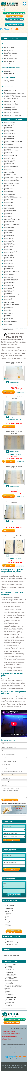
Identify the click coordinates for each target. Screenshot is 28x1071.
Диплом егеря (7, 169)
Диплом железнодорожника (11, 171)
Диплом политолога (9, 252)
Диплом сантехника (9, 266)
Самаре (7, 916)
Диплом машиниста (9, 215)
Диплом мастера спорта (10, 210)
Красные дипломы (8, 52)
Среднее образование (8, 77)
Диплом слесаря (8, 269)
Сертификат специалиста (10, 95)
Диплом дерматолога (9, 158)
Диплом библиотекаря (9, 133)
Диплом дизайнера (9, 163)
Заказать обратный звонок (16, 1019)
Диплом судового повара (10, 280)
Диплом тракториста (9, 290)
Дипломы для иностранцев (10, 53)
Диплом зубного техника (10, 174)
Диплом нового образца (11, 977)
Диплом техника (8, 284)
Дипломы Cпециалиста (9, 47)
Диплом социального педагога (12, 273)
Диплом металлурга (9, 226)
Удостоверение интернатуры (11, 98)
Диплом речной (8, 265)
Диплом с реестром (9, 61)
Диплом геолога (8, 154)
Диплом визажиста (8, 143)
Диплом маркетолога (9, 207)
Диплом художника (9, 309)
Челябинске (8, 913)
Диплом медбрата (8, 216)
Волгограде (8, 925)
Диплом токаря (8, 288)
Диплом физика (8, 299)
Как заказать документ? (11, 939)
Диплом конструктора (9, 193)
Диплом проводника (9, 257)
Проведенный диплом (10, 974)
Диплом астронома (9, 130)
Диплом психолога (8, 263)
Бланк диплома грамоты (10, 90)
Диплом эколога (8, 315)
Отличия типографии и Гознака (13, 943)
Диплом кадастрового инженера (12, 190)
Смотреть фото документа (14, 385)
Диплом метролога (9, 227)
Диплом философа (9, 302)
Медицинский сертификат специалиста (14, 93)
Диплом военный (8, 144)
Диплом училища (8, 71)
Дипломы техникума (9, 70)
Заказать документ (13, 1022)
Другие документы (7, 86)
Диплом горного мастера (10, 155)
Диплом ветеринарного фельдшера (13, 141)
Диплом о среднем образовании (13, 985)
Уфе (6, 919)
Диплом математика (9, 211)
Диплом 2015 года (9, 969)
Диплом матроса (8, 213)
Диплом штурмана (8, 313)
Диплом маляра (8, 204)
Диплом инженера (8, 175)
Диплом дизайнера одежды (11, 166)
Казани (7, 911)
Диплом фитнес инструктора (11, 304)
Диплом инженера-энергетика (11, 183)
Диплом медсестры (9, 221)
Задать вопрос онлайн (16, 19)
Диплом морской (8, 232)
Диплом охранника (9, 241)
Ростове (7, 918)
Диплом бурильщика (9, 136)
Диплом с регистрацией (11, 1004)
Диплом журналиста (9, 172)
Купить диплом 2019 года (11, 964)
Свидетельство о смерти (10, 106)
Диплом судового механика (11, 279)
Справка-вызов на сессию (10, 109)
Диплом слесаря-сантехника (11, 271)
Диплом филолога (8, 301)
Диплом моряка (8, 233)
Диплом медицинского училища (12, 219)
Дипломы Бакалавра (9, 49)
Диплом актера (8, 127)
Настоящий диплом (10, 999)
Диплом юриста (8, 324)
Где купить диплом (10, 996)
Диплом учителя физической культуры (13, 294)
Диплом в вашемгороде (16, 931)
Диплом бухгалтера (9, 138)
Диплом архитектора (9, 128)
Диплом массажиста (9, 208)
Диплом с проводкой (9, 63)
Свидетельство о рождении (11, 104)
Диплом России (9, 972)
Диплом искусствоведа (10, 186)
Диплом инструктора (9, 185)
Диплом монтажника (9, 230)
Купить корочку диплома (11, 980)
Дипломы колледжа (9, 73)
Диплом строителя (8, 277)
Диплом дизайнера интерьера (11, 164)
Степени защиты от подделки (12, 946)
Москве (7, 903)
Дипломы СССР (8, 55)
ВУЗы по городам (15, 16)
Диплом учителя (8, 293)
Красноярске (8, 921)
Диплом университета (10, 997)
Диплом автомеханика (9, 122)
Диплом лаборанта (9, 196)
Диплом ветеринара (9, 139)
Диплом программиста (10, 258)
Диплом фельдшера (9, 298)
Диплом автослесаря (9, 124)
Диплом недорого (9, 994)
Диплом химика (8, 305)
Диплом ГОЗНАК (9, 979)
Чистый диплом (9, 983)
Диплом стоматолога (9, 276)
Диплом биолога (8, 135)
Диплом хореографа (9, 307)
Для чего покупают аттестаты (11, 953)
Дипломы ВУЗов (6, 43)
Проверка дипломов (15, 24)
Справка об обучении (9, 110)
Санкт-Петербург (9, 905)
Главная (3, 328)
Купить (10, 392)
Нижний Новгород (9, 910)
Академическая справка (10, 89)
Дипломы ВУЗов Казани (21, 328)
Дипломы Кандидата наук (10, 58)
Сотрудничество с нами (11, 944)
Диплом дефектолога (9, 160)
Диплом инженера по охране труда (13, 177)
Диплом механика (8, 229)
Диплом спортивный (9, 274)
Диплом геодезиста (9, 152)
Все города (8, 928)
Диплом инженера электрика (11, 179)
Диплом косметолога (9, 194)
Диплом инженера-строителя (11, 180)
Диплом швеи (7, 310)
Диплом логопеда (8, 202)
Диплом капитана (8, 191)
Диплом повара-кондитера (11, 251)
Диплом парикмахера (9, 244)
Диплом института (9, 975)
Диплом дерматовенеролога (11, 157)
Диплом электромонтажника (11, 320)
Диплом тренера (8, 291)
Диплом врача (7, 149)
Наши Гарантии (9, 941)
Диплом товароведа (9, 287)
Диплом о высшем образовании (12, 45)
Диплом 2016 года (9, 968)
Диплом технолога (8, 285)
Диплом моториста (9, 235)
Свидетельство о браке (9, 101)
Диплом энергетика (9, 323)
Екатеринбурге (9, 908)
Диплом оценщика (8, 243)
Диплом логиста (8, 201)
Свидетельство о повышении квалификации (15, 99)
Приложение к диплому (10, 56)
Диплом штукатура (8, 312)
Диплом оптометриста (9, 240)
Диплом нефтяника (9, 237)
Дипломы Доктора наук (9, 60)
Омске (6, 914)
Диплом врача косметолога (11, 150)
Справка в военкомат (9, 107)
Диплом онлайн (9, 1000)
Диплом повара (8, 249)
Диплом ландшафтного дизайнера (13, 197)
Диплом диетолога (8, 161)
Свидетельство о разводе (10, 103)
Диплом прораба (8, 262)
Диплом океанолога (9, 238)
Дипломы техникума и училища (11, 67)
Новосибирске (8, 907)
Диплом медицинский (9, 218)
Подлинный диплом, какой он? (11, 955)
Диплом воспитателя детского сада (13, 147)
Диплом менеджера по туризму (12, 224)
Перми (7, 922)
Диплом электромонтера (10, 321)
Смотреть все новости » (10, 957)
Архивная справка (8, 92)
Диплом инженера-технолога (11, 182)
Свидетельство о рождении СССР (12, 115)
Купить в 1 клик (20, 392)
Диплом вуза (8, 1005)
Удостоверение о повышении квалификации (15, 96)
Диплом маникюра (8, 205)
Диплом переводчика (9, 248)
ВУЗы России (10, 328)
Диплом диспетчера (9, 168)
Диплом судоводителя (9, 282)
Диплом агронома (8, 125)
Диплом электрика (8, 318)
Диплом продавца (8, 260)
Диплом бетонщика (9, 132)
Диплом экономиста (9, 316)
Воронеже (7, 924)
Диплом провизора (9, 255)
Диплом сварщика (8, 268)
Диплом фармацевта (9, 296)
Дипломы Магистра (9, 50)
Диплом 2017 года (9, 966)
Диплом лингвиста (8, 199)
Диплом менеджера (9, 222)
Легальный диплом (10, 982)
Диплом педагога (8, 246)
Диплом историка (8, 188)
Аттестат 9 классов (8, 81)
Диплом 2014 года (9, 971)
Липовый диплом (9, 1002)
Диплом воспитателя (9, 146)
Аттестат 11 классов (9, 80)
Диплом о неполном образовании (13, 993)
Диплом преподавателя (10, 254)
